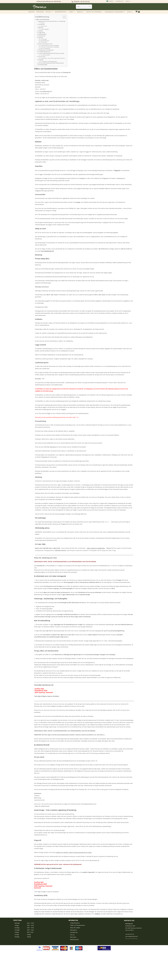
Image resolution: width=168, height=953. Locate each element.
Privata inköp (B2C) (45, 29)
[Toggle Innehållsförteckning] (63, 17)
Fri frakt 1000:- (44, 42)
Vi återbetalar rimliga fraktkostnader (49, 61)
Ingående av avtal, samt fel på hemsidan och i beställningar (52, 21)
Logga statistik (42, 32)
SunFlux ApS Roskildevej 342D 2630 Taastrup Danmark (51, 63)
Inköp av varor (44, 26)
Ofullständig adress (45, 40)
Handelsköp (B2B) (43, 64)
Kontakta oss (119, 1)
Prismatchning (42, 36)
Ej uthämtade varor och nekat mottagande (50, 45)
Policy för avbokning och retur (45, 43)
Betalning (41, 27)
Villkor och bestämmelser (42, 19)
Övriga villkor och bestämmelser (46, 50)
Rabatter (43, 22)
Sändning (41, 37)
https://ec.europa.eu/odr (42, 806)
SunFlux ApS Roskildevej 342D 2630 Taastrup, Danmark (51, 53)
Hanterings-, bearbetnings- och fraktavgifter (50, 47)
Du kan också (42, 56)
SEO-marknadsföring (131, 938)
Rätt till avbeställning (45, 48)
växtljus (97, 914)
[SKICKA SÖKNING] (90, 6)
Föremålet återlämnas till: (45, 51)
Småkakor (41, 31)
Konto (127, 1)
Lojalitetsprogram (43, 34)
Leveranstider (42, 24)
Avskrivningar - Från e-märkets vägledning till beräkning (53, 58)
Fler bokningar (44, 39)
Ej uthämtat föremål (45, 55)
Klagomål (41, 59)
